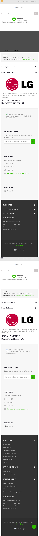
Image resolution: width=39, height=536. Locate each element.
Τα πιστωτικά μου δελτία (10, 486)
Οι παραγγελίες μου (8, 483)
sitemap (5, 462)
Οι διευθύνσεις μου (8, 489)
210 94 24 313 (22, 22)
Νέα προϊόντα (7, 447)
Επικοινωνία (6, 471)
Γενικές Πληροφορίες (8, 67)
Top (34, 527)
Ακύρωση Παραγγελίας (9, 456)
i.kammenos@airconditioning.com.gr (18, 173)
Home (5, 56)
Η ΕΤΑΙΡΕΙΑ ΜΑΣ (7, 459)
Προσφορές (6, 444)
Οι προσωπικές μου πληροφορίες (12, 492)
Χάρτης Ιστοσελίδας (9, 474)
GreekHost (19, 245)
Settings (33, 2)
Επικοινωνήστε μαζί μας (9, 453)
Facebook (10, 191)
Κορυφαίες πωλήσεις (9, 450)
